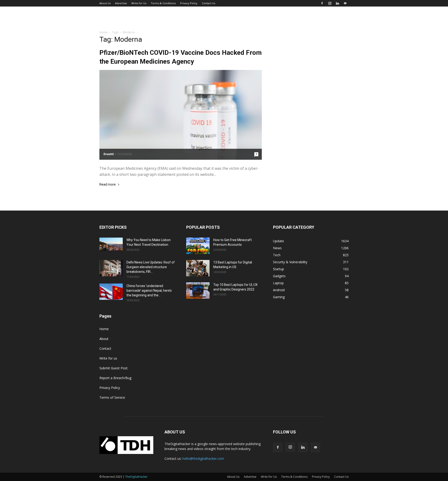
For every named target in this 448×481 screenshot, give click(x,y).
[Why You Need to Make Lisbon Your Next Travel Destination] (111, 244)
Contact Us (208, 3)
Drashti (109, 154)
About (103, 338)
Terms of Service (112, 397)
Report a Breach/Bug (115, 378)
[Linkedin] (337, 3)
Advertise (121, 3)
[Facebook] (322, 3)
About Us (105, 3)
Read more (107, 184)
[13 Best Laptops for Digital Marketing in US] (198, 268)
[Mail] (345, 3)
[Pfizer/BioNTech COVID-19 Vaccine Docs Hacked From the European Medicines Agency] (180, 115)
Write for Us (138, 3)
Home (103, 32)
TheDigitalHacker (136, 477)
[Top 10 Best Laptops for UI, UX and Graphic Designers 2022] (198, 290)
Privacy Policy (188, 3)
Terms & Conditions (163, 3)
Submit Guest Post (113, 368)
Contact (105, 348)
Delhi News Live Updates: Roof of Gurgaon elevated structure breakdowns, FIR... (150, 266)
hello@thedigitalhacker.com (203, 458)
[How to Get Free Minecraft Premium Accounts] (198, 246)
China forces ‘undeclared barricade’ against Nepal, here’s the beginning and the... (149, 290)
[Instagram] (329, 3)
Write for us (108, 358)
